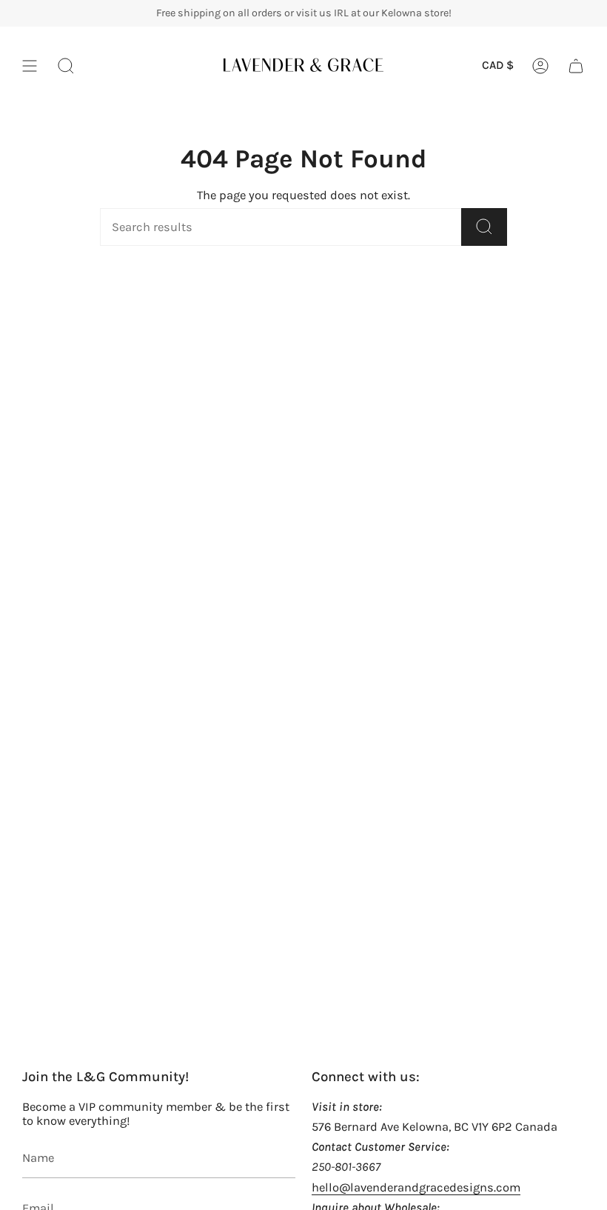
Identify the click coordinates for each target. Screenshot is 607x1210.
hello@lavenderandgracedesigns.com (416, 1187)
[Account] (540, 66)
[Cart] (576, 66)
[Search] (484, 227)
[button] (66, 66)
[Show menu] (30, 66)
